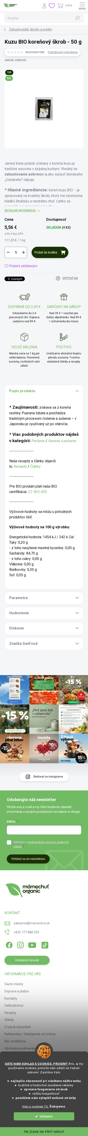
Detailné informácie (20, 210)
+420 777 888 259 (26, 932)
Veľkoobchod (14, 1005)
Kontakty (11, 998)
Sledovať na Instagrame (48, 776)
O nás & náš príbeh (18, 1027)
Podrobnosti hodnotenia (63, 52)
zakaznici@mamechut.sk (32, 923)
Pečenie (38, 441)
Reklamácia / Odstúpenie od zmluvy (30, 1034)
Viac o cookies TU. (35, 1106)
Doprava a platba (17, 991)
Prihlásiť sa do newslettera (28, 859)
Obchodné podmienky (20, 1048)
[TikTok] (44, 944)
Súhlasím (46, 1116)
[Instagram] (20, 944)
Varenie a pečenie (62, 441)
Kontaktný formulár (27, 960)
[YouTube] (32, 944)
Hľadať (78, 18)
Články (35, 466)
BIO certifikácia (15, 1041)
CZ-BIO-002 (37, 492)
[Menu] (82, 5)
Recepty (20, 466)
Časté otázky (14, 984)
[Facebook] (8, 944)
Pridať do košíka (46, 252)
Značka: (15, 60)
